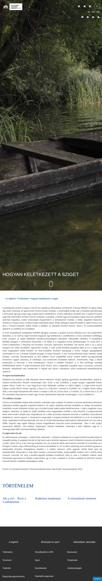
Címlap (3, 298)
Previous (90, 486)
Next (97, 486)
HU (93, 12)
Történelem (23, 298)
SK (88, 12)
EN (98, 12)
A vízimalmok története (49, 498)
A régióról (11, 298)
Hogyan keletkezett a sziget (44, 298)
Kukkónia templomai (15, 498)
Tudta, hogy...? (76, 498)
